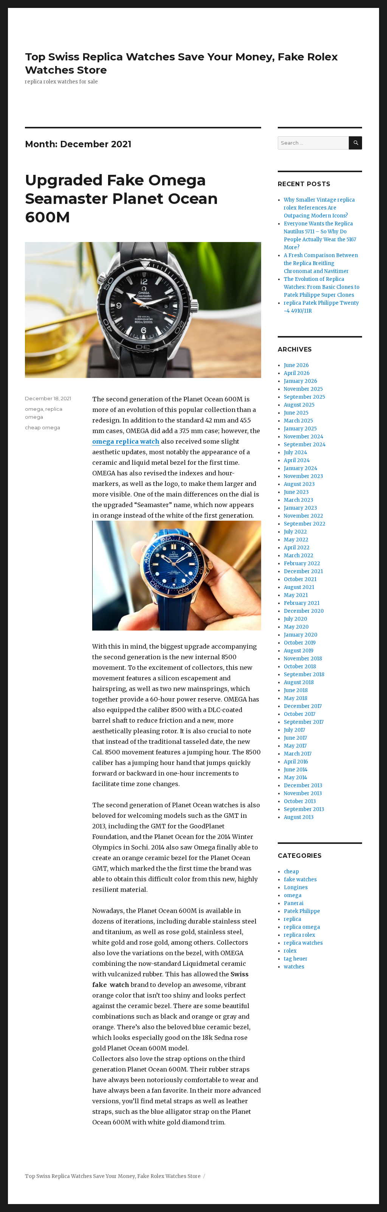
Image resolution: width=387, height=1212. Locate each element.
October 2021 (300, 579)
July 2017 (294, 730)
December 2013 (303, 785)
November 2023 (303, 476)
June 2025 (296, 413)
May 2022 (296, 540)
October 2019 (300, 643)
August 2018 (299, 682)
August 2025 (299, 405)
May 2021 (296, 595)
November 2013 (303, 793)
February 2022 (302, 563)
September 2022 (304, 524)
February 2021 (301, 603)
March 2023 (298, 500)
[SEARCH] (355, 143)
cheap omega (42, 427)
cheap (291, 871)
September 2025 (304, 397)
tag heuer (296, 959)
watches (294, 967)
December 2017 (303, 706)
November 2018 (303, 658)
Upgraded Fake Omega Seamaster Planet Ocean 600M (121, 198)
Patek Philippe (302, 911)
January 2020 (300, 635)
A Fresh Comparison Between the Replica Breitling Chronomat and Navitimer (321, 263)
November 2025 (303, 389)
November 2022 (303, 516)
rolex (290, 951)
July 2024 (295, 452)
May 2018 (295, 698)
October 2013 (300, 801)
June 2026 (296, 365)
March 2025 (298, 421)
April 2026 (297, 373)
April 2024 (297, 460)
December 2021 (303, 571)
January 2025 (300, 429)
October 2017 (299, 714)
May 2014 (295, 777)
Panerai (293, 903)
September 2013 (304, 809)
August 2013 (299, 817)
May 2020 (296, 627)
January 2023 (300, 508)
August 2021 (299, 587)
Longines (296, 887)
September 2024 (305, 444)
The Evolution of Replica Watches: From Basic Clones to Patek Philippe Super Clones (321, 287)
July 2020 (295, 619)
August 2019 (298, 651)
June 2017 (295, 738)
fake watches (300, 879)
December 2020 (304, 611)
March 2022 (298, 555)
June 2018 (296, 690)
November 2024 (304, 436)
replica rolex (299, 935)
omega (34, 409)
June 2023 (296, 492)
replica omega (302, 927)
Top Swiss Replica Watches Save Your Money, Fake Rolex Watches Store (113, 1176)
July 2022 (295, 532)
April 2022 (297, 547)
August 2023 (299, 484)
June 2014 (296, 769)
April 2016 (296, 762)
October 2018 (300, 666)
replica (292, 919)
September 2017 (304, 722)
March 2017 (297, 754)
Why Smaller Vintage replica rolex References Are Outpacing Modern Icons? (319, 208)
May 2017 (295, 746)
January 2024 (300, 468)
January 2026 (300, 381)
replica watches (303, 943)
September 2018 (304, 674)
